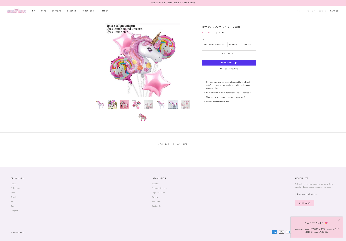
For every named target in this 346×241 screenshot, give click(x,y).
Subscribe (304, 203)
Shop (13, 192)
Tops (43, 11)
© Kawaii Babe (18, 232)
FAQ (12, 201)
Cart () (334, 11)
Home (13, 183)
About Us (155, 183)
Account (311, 11)
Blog (12, 206)
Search (322, 11)
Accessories (89, 11)
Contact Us (156, 206)
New (33, 11)
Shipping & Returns (159, 188)
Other (105, 11)
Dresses (71, 11)
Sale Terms (156, 201)
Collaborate (15, 188)
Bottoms (56, 11)
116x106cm (246, 44)
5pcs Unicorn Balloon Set (214, 44)
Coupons (14, 210)
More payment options (229, 68)
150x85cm (233, 44)
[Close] (339, 220)
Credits (155, 197)
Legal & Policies (158, 192)
